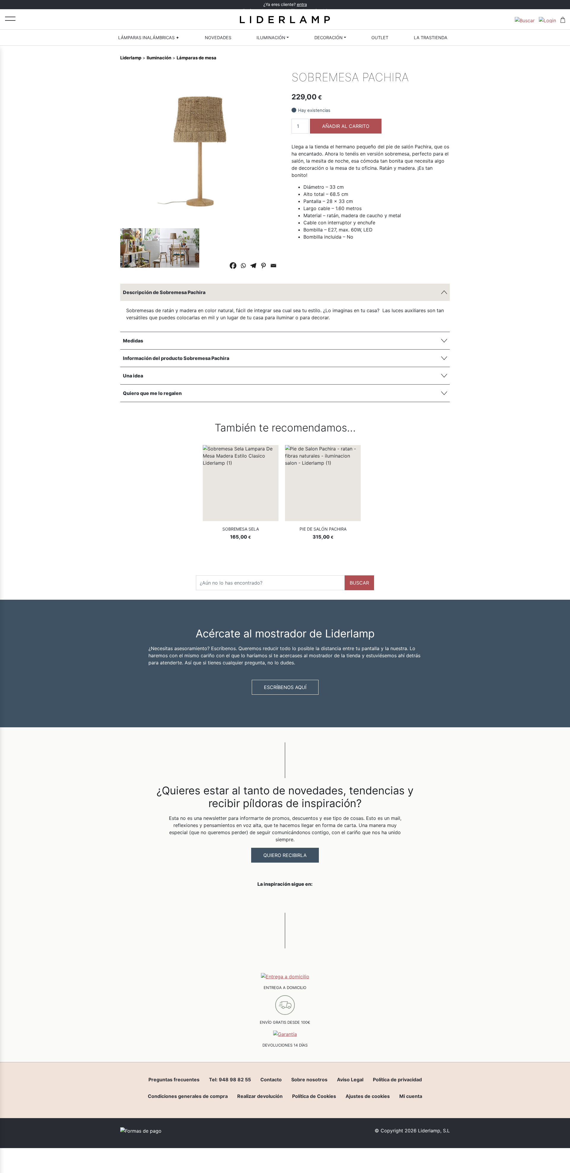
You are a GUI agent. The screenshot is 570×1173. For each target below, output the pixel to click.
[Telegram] (253, 265)
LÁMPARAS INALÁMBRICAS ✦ (148, 37)
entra (302, 4)
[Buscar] (525, 19)
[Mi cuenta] (547, 19)
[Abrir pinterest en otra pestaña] (318, 899)
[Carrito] (562, 19)
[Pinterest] (263, 265)
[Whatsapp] (243, 265)
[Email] (273, 265)
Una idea (133, 376)
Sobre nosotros (309, 1079)
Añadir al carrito (345, 126)
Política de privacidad (397, 1079)
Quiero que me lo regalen (152, 393)
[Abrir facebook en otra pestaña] (251, 899)
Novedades (218, 37)
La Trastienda (430, 37)
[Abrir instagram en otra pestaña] (285, 899)
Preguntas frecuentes (174, 1079)
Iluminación (270, 37)
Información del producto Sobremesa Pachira (176, 358)
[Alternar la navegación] (10, 18)
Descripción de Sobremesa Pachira (164, 292)
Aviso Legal (350, 1079)
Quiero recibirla (285, 855)
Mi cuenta (410, 1096)
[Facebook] (233, 265)
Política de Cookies (314, 1096)
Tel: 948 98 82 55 (230, 1079)
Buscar (359, 583)
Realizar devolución (260, 1096)
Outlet (379, 37)
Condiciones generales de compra (188, 1096)
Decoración (328, 37)
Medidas (133, 341)
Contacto (271, 1079)
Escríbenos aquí (285, 687)
